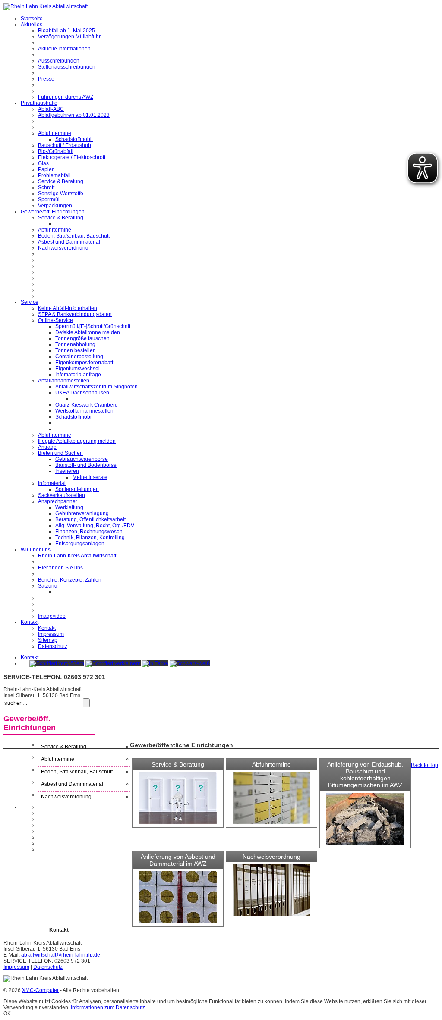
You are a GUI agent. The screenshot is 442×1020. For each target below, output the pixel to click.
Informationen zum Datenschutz (108, 1007)
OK (7, 1014)
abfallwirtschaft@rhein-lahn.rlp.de (60, 955)
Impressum (16, 967)
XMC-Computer (40, 990)
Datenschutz (48, 967)
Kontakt (29, 657)
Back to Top (424, 765)
